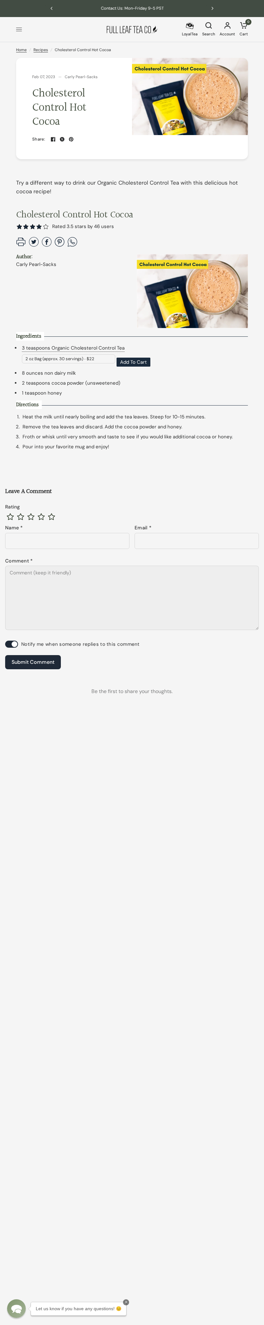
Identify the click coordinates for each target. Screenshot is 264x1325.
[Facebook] (53, 139)
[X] (62, 139)
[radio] (10, 517)
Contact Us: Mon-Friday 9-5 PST (132, 8)
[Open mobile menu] (19, 29)
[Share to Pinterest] (59, 245)
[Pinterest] (71, 139)
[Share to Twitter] (34, 245)
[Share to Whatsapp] (72, 245)
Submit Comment (33, 662)
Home (21, 49)
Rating (12, 507)
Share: (38, 139)
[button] (45, 226)
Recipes (40, 49)
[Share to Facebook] (47, 245)
